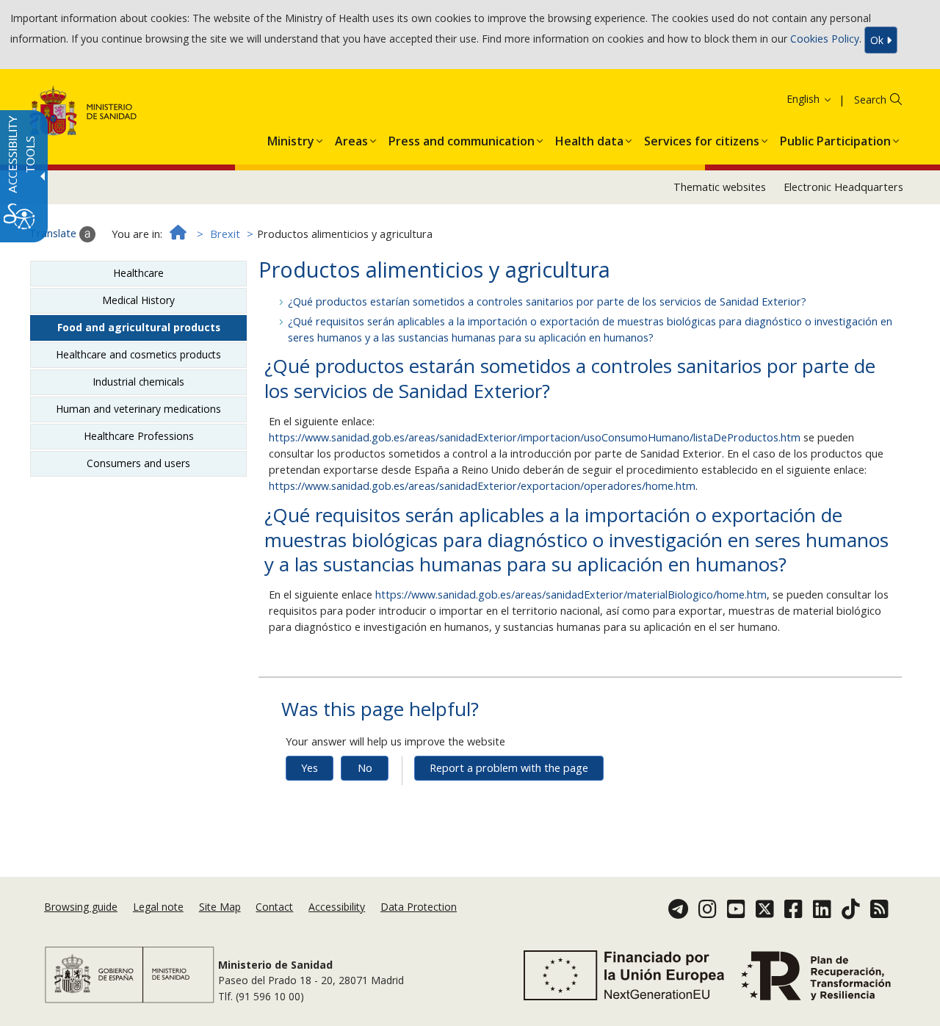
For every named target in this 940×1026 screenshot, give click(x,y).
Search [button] (870, 99)
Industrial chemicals (138, 382)
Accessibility (336, 907)
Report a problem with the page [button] (509, 768)
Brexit (225, 234)
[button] (782, 98)
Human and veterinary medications (138, 409)
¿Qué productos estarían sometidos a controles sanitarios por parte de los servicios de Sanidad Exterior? (547, 301)
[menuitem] (291, 138)
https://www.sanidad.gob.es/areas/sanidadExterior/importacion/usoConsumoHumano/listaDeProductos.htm (534, 437)
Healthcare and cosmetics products (138, 354)
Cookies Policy (824, 39)
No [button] (365, 768)
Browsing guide (81, 907)
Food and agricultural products (138, 327)
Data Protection (418, 907)
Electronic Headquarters (843, 187)
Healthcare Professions (139, 436)
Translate (54, 233)
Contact (274, 907)
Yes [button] (309, 768)
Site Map (220, 907)
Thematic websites (719, 187)
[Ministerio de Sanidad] (83, 113)
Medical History (138, 300)
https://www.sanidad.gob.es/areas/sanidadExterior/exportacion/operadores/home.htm (482, 486)
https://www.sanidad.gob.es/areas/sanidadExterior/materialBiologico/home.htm (571, 594)
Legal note (158, 907)
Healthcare (138, 273)
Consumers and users (138, 463)
